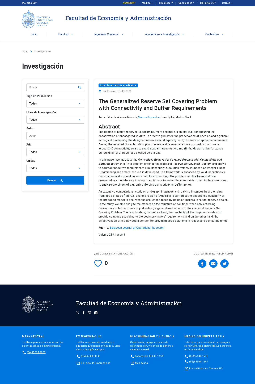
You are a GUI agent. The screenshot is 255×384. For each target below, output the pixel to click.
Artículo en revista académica (118, 85)
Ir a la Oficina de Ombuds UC (206, 368)
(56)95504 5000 (90, 356)
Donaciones (185, 3)
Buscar (55, 180)
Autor (30, 128)
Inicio (34, 34)
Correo (227, 3)
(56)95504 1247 (198, 361)
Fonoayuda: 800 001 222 (149, 356)
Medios (147, 3)
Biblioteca (165, 3)
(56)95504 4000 (36, 352)
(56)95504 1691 (198, 356)
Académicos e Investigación (164, 34)
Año (29, 144)
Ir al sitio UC (29, 3)
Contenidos (214, 34)
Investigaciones (43, 51)
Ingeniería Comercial (109, 34)
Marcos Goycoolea (149, 117)
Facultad (65, 34)
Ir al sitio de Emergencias (95, 363)
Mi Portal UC (207, 3)
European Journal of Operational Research (137, 227)
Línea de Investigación (41, 112)
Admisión (128, 3)
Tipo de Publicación (39, 96)
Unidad (30, 160)
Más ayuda (141, 363)
